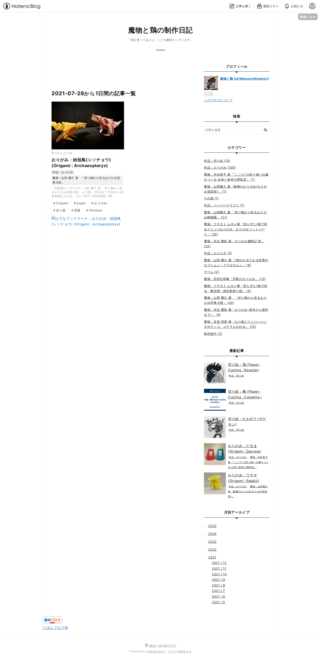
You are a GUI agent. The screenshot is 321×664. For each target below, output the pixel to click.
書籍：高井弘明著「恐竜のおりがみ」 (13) (235, 279)
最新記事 (237, 350)
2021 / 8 (218, 585)
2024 (212, 534)
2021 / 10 (219, 574)
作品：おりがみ (62, 172)
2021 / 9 (218, 579)
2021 (212, 557)
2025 (212, 526)
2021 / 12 (219, 563)
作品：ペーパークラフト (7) (224, 205)
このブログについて (218, 100)
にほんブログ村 (55, 628)
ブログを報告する (180, 651)
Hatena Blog (156, 651)
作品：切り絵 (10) (217, 161)
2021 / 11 (219, 568)
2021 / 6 (218, 596)
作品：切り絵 (236, 375)
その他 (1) (211, 198)
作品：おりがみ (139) (220, 167)
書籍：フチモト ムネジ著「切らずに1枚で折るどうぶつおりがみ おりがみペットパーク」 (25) (235, 229)
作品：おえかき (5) (218, 253)
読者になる (308, 17)
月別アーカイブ (236, 512)
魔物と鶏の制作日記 (160, 30)
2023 (212, 541)
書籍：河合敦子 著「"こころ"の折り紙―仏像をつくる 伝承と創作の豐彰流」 (248, 462)
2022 (212, 549)
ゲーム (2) (211, 272)
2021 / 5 (218, 602)
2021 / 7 (218, 591)
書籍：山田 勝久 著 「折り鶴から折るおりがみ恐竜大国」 (86, 180)
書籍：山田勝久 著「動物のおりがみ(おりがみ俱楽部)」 (248, 491)
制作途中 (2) (213, 333)
